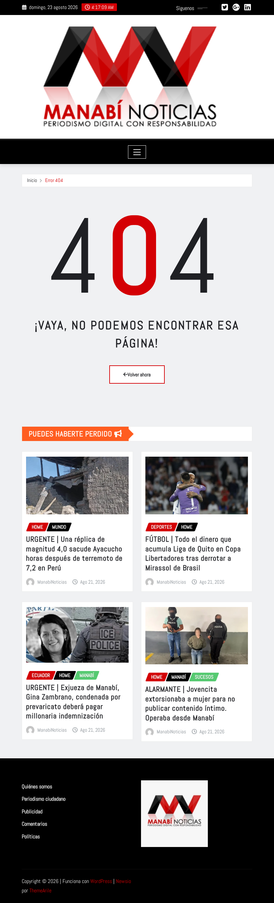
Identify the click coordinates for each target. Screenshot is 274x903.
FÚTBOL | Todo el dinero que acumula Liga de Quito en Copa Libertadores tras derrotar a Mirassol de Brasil (193, 553)
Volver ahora (139, 374)
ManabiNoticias (52, 582)
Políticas (31, 836)
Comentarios (34, 823)
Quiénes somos (37, 786)
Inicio (32, 180)
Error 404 (54, 180)
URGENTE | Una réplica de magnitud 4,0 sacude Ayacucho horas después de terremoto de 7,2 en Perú (74, 553)
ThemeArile (40, 890)
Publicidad (32, 811)
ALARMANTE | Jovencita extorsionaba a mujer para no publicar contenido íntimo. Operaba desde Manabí (190, 703)
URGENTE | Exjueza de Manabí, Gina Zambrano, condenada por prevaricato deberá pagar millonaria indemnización (73, 702)
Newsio (123, 881)
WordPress (101, 881)
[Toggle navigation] (137, 152)
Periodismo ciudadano (43, 798)
